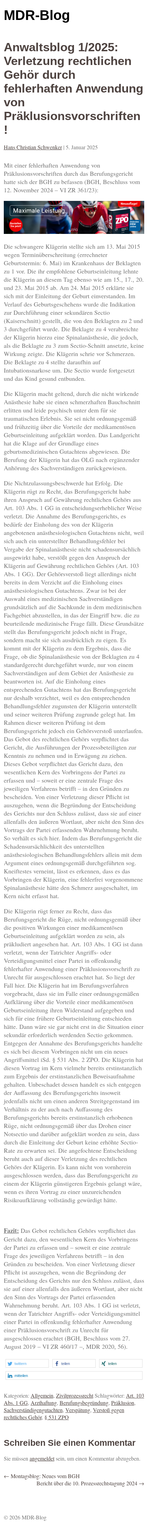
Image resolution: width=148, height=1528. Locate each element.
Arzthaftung (44, 1402)
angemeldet (42, 1458)
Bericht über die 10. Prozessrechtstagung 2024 (90, 1483)
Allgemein (42, 1395)
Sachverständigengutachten (33, 1409)
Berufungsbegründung (84, 1402)
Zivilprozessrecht (74, 1395)
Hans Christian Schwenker (33, 147)
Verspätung (77, 1409)
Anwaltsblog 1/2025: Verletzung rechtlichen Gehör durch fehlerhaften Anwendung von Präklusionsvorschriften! (73, 88)
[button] (27, 1363)
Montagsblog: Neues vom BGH (42, 1475)
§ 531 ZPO (56, 1417)
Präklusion (122, 1402)
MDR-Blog (37, 15)
